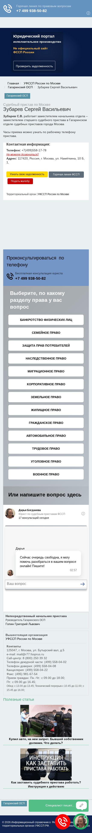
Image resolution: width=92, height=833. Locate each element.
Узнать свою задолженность (27, 174)
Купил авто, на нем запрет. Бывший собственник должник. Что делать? (46, 741)
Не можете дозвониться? (22, 154)
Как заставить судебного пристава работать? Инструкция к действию (46, 784)
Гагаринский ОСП (20, 87)
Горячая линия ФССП (66, 174)
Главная (13, 83)
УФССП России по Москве (42, 83)
